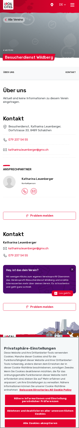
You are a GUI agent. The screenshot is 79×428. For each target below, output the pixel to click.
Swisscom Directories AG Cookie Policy (45, 389)
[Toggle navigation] (72, 4)
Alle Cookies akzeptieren (40, 423)
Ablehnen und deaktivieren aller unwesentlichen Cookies (40, 412)
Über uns (8, 72)
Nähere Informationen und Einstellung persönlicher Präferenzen (40, 400)
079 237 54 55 (18, 139)
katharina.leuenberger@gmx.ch (28, 149)
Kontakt (71, 72)
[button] (52, 4)
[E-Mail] (34, 191)
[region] (39, 382)
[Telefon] (25, 191)
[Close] (72, 269)
